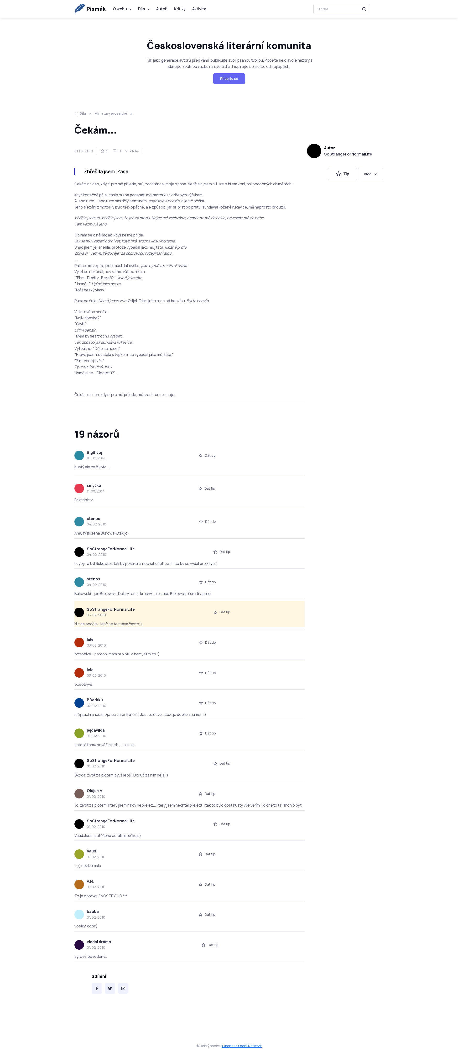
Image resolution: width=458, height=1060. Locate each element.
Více (368, 174)
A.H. (90, 881)
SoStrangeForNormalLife (348, 154)
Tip (346, 174)
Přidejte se (229, 78)
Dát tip (210, 455)
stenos (93, 518)
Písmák (96, 8)
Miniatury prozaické (110, 113)
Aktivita (199, 8)
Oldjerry (94, 790)
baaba (93, 911)
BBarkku (95, 699)
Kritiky (180, 8)
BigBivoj (94, 452)
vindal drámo (99, 941)
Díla (141, 8)
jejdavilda (96, 730)
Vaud (91, 851)
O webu (120, 8)
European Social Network (242, 1046)
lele (90, 639)
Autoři (161, 8)
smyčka (94, 485)
